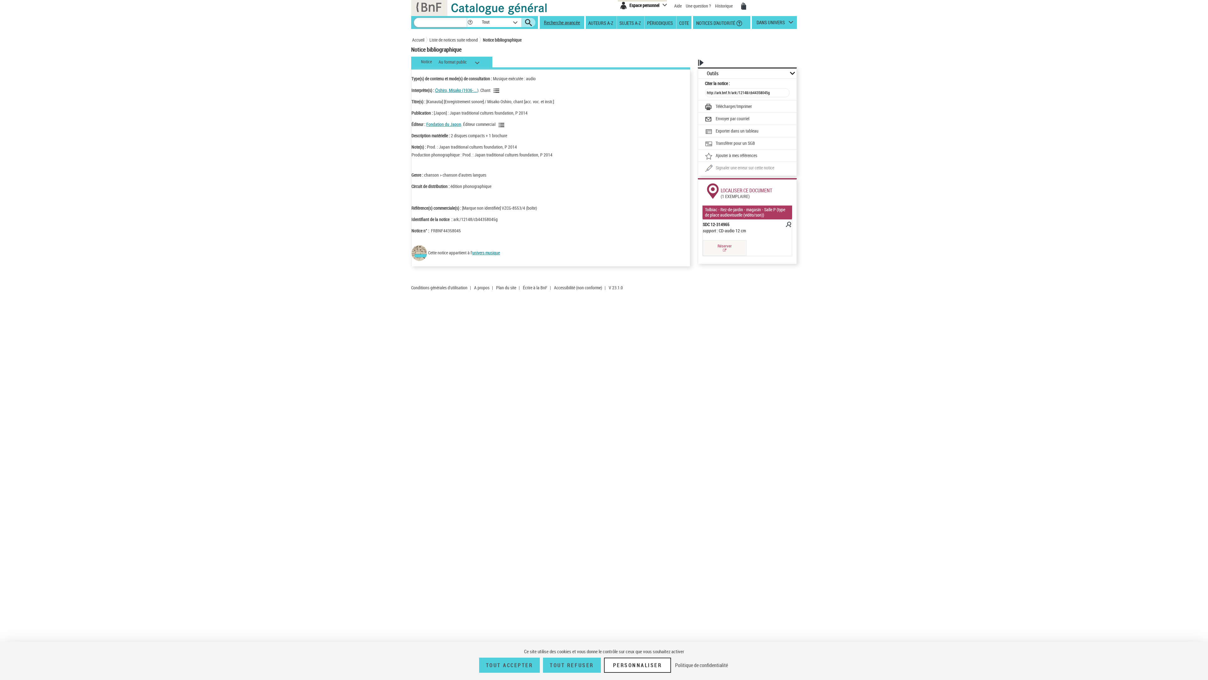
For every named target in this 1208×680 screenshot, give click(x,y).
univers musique (486, 253)
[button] (470, 22)
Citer (717, 83)
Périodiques (660, 23)
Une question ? (699, 6)
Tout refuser (572, 665)
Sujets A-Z (630, 23)
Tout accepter (509, 665)
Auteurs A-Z (600, 23)
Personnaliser (637, 665)
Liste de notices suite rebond (453, 40)
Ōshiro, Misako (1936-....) (456, 90)
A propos (481, 288)
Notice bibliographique (502, 40)
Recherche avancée (562, 22)
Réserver (725, 246)
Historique (724, 6)
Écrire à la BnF (535, 288)
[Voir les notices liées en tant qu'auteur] (497, 90)
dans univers (771, 24)
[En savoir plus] (788, 225)
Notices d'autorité (715, 23)
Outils (713, 73)
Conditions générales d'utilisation (439, 288)
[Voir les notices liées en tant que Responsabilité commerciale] (502, 125)
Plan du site (506, 288)
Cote (684, 23)
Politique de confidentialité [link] (701, 665)
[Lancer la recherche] (528, 22)
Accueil (418, 40)
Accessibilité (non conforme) (578, 288)
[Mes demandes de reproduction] (743, 6)
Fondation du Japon (443, 124)
